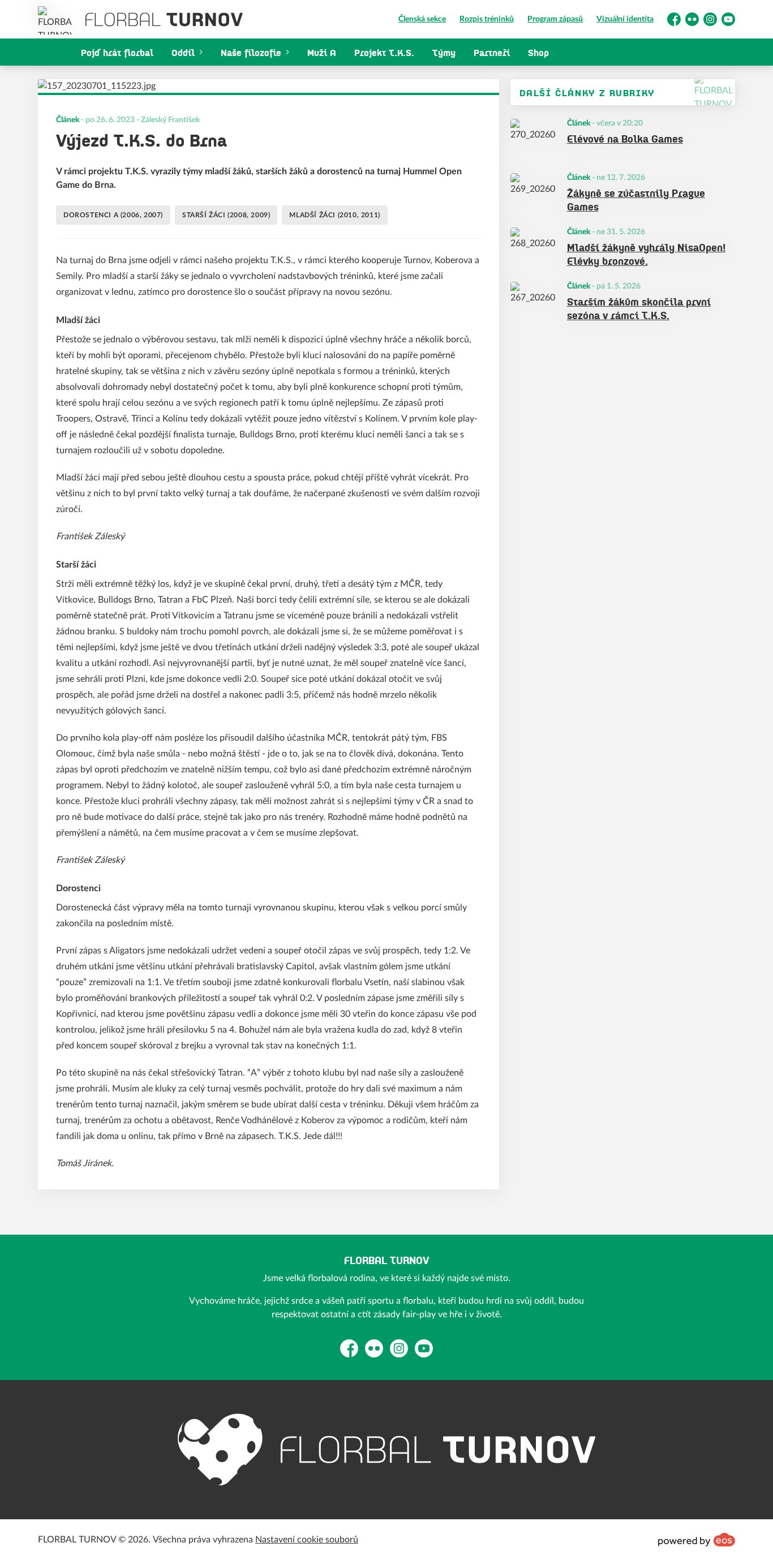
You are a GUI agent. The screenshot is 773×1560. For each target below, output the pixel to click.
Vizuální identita (625, 19)
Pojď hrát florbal (117, 52)
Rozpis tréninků (486, 19)
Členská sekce (422, 19)
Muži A (321, 52)
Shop (538, 52)
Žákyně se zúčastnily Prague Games (636, 199)
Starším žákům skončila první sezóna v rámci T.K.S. (639, 308)
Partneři (492, 52)
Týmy (444, 52)
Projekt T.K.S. (384, 52)
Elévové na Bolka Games (625, 138)
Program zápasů (555, 19)
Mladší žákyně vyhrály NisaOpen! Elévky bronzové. (646, 254)
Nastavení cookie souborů (306, 1539)
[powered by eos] (696, 1539)
